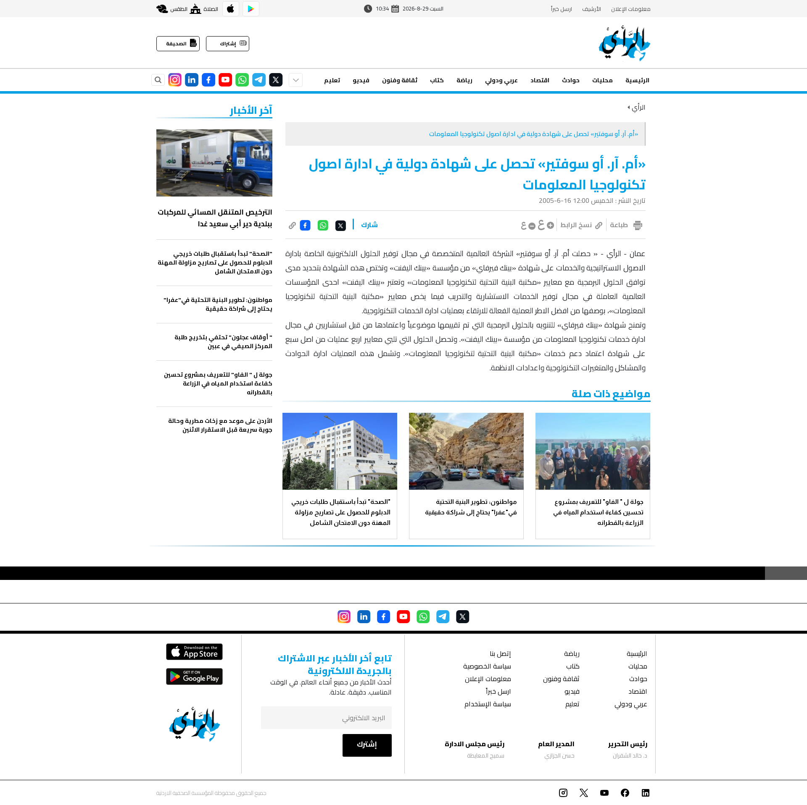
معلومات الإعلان (631, 9)
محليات (602, 80)
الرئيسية (637, 80)
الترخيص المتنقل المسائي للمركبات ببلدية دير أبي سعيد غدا (215, 218)
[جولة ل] (592, 451)
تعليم (332, 80)
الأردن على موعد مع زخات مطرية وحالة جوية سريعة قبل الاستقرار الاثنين (220, 425)
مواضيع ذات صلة (611, 393)
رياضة (464, 80)
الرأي (639, 107)
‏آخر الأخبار (251, 110)
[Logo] (625, 43)
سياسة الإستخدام (487, 705)
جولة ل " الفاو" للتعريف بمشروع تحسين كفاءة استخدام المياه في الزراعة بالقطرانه (598, 512)
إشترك (367, 744)
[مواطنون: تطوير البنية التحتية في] (466, 451)
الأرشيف (591, 9)
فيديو (361, 80)
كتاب (437, 80)
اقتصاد (539, 80)
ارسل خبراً (561, 9)
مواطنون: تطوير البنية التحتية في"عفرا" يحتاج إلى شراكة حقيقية (471, 507)
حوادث (571, 80)
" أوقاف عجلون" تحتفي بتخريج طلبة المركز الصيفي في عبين (223, 342)
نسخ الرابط (576, 224)
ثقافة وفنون (399, 80)
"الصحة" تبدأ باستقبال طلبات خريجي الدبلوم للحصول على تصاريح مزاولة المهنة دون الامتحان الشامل (340, 512)
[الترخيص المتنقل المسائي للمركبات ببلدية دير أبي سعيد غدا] (214, 163)
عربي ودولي (501, 80)
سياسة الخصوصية (487, 667)
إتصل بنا (500, 654)
